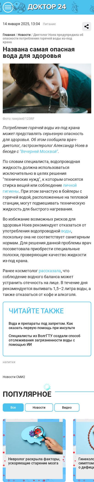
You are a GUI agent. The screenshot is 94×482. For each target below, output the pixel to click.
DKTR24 (47, 7)
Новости (24, 35)
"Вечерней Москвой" (39, 151)
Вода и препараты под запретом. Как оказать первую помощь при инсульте (42, 325)
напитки (9, 362)
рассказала (50, 270)
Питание (49, 24)
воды (66, 231)
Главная (9, 35)
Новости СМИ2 (14, 377)
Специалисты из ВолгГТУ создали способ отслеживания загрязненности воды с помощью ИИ (44, 340)
